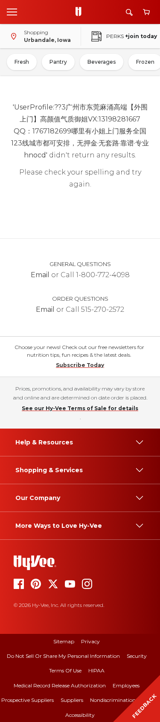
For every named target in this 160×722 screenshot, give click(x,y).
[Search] (129, 12)
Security (137, 656)
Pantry (58, 62)
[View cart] (146, 12)
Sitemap (63, 641)
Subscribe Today (80, 365)
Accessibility (80, 715)
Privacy (90, 641)
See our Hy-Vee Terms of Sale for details (80, 408)
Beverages (101, 62)
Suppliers (72, 700)
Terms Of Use (65, 670)
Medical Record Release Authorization (60, 685)
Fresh (22, 62)
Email (40, 275)
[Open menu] (12, 11)
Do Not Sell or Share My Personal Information (63, 656)
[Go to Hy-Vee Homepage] (81, 12)
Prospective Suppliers (27, 700)
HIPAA (96, 670)
